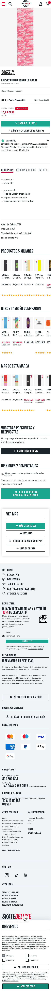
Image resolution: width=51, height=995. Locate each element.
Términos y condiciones (10, 892)
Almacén (31, 821)
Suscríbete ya (27, 641)
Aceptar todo (27, 986)
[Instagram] (7, 876)
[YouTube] (25, 876)
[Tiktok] (16, 876)
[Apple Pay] (40, 747)
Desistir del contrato (11, 851)
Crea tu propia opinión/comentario (25, 494)
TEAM (30, 829)
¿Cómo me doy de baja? (35, 649)
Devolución (13, 574)
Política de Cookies (9, 899)
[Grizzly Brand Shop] (25, 73)
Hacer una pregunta (28, 451)
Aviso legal (8, 884)
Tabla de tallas (15, 584)
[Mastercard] (10, 737)
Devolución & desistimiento (12, 821)
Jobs (29, 823)
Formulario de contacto (37, 787)
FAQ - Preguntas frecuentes (21, 589)
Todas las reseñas (8, 834)
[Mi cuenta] (40, 4)
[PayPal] (25, 747)
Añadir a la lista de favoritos (27, 130)
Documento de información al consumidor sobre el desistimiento (12, 826)
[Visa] (40, 737)
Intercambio (13, 579)
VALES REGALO (34, 833)
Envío (10, 570)
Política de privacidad (10, 896)
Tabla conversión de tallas (11, 831)
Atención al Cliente (17, 593)
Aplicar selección (27, 967)
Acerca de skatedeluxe (36, 818)
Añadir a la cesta (27, 123)
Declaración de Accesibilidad (12, 905)
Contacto (5, 845)
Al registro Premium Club (28, 697)
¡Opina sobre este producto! (11, 91)
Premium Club (9, 655)
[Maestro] (25, 737)
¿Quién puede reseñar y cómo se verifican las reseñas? (24, 474)
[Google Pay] (10, 757)
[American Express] (10, 747)
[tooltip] (48, 100)
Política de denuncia (9, 902)
